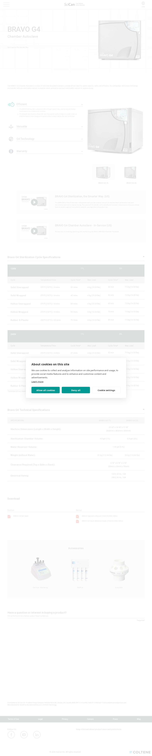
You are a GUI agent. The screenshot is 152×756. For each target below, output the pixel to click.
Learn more (37, 381)
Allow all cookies (45, 390)
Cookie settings (106, 390)
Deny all (75, 390)
